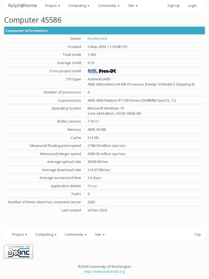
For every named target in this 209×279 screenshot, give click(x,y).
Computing (77, 5)
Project (51, 5)
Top (198, 234)
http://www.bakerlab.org (104, 271)
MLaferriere (97, 38)
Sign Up (173, 5)
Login (192, 5)
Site (131, 5)
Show (92, 185)
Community (107, 5)
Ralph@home (22, 5)
